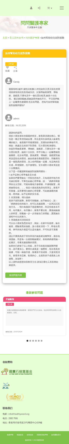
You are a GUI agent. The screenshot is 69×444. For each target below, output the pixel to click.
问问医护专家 (32, 37)
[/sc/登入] (39, 8)
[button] (61, 8)
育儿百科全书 (16, 37)
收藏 (7, 70)
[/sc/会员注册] (31, 8)
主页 (5, 37)
